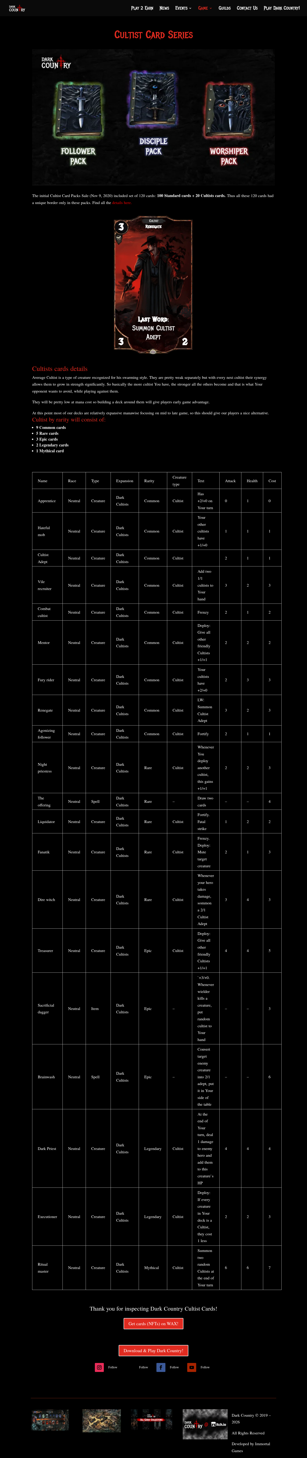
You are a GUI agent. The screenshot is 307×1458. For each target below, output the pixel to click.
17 (180, 347)
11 (157, 347)
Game (203, 9)
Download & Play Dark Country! (153, 1350)
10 (153, 347)
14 (169, 347)
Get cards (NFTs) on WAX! (153, 1323)
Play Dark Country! (282, 9)
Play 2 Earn (142, 9)
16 (176, 347)
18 (184, 347)
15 (173, 347)
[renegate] (153, 356)
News (164, 9)
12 (161, 347)
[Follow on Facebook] (160, 1367)
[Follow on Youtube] (191, 1367)
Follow (112, 1367)
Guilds (225, 9)
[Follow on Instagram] (99, 1367)
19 (188, 347)
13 (165, 347)
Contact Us (247, 9)
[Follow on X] (130, 1367)
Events (181, 9)
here (127, 202)
